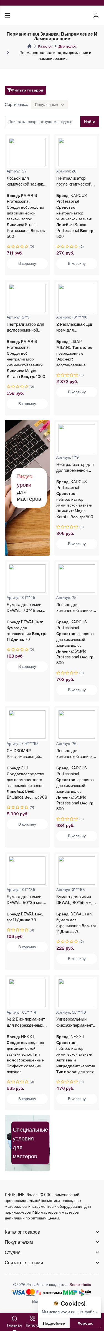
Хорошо (85, 1323)
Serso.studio (80, 1285)
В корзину (27, 263)
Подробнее (54, 1323)
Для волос (68, 46)
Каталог (45, 46)
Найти (89, 121)
